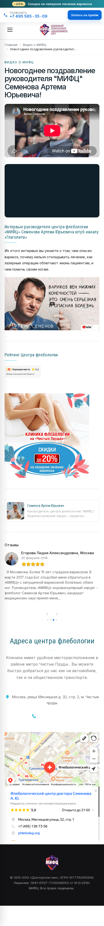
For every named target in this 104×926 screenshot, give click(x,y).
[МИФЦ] (53, 30)
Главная (11, 45)
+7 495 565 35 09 (55, 716)
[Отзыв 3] (53, 620)
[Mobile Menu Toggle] (10, 29)
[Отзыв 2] (50, 620)
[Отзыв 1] (47, 620)
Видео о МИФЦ (34, 45)
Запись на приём (84, 15)
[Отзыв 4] (56, 620)
